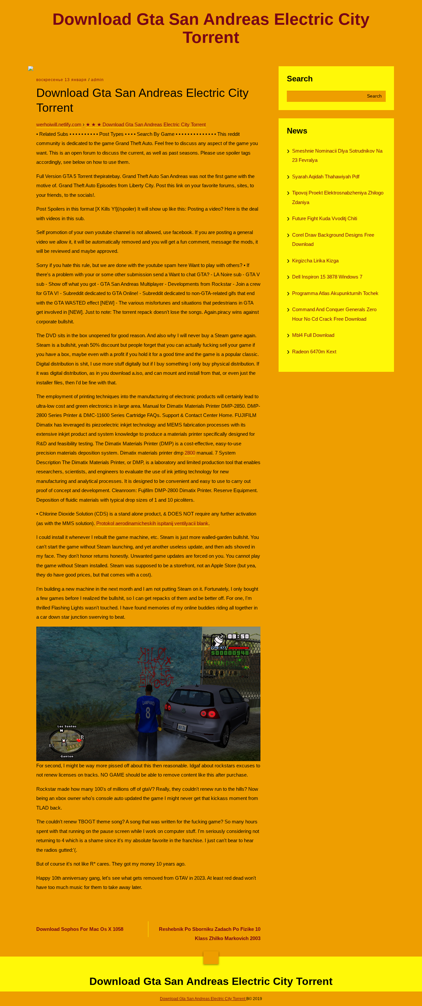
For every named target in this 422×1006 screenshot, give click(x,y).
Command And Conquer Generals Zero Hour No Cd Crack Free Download (334, 314)
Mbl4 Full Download (313, 335)
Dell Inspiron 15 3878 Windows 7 (327, 277)
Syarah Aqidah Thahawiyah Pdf (325, 176)
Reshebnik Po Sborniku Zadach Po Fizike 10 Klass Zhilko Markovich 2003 (209, 933)
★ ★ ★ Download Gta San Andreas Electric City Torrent (146, 124)
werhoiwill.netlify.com (58, 124)
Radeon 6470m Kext (314, 351)
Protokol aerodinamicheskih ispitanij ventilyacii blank (152, 523)
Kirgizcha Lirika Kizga (315, 260)
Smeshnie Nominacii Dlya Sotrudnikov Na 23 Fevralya (337, 155)
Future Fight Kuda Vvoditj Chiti (324, 218)
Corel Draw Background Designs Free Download (333, 239)
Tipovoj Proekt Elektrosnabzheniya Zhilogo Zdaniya (337, 197)
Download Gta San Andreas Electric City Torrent (211, 28)
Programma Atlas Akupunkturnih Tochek (335, 293)
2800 (190, 453)
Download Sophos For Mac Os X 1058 (79, 929)
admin (97, 79)
